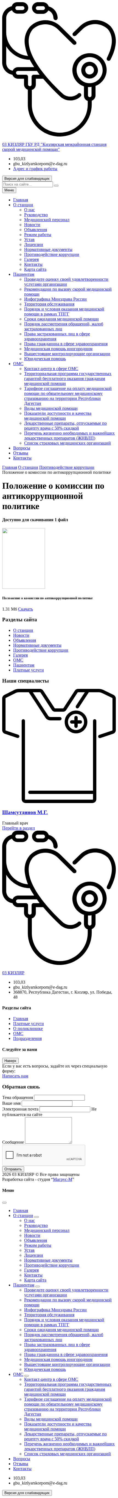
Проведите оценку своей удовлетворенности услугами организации (66, 282)
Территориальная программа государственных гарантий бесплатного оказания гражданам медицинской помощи (67, 378)
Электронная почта (20, 1109)
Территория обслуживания (49, 304)
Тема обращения (17, 1097)
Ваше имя (11, 1103)
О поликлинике (28, 1028)
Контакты (33, 264)
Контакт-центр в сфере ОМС (51, 368)
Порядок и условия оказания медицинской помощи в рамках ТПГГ (64, 311)
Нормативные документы (48, 249)
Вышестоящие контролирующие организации (67, 353)
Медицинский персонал (46, 219)
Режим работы (37, 234)
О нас (29, 209)
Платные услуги (28, 670)
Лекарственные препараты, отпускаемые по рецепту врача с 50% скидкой (65, 425)
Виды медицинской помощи (51, 408)
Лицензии (33, 244)
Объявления (35, 229)
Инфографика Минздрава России (55, 299)
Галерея (31, 259)
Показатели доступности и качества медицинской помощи (57, 416)
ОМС (18, 363)
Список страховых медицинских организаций (67, 443)
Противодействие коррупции (51, 254)
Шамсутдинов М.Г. (25, 812)
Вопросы (21, 448)
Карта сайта (35, 269)
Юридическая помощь (45, 358)
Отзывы (20, 453)
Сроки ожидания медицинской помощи (61, 319)
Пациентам (23, 274)
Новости (32, 224)
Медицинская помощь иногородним (58, 348)
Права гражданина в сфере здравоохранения (66, 343)
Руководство (36, 214)
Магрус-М (62, 1179)
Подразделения (27, 1038)
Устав (29, 239)
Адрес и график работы (35, 168)
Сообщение (13, 1142)
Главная (20, 199)
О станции (23, 204)
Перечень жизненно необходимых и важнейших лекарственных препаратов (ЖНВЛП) (69, 435)
